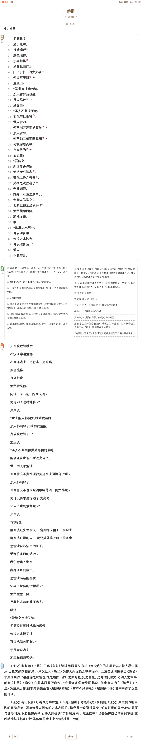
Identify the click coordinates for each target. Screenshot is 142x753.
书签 (121, 2)
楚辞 (71, 10)
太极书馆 (4, 2)
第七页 (71, 17)
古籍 (11, 2)
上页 (130, 736)
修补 (131, 2)
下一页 (71, 736)
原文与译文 (71, 24)
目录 (126, 2)
